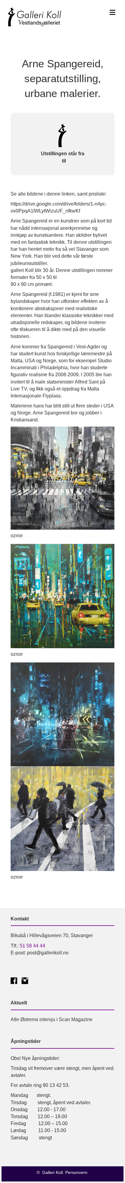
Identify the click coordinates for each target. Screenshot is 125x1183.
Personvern (76, 1172)
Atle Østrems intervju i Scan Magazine (52, 1019)
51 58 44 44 (32, 945)
